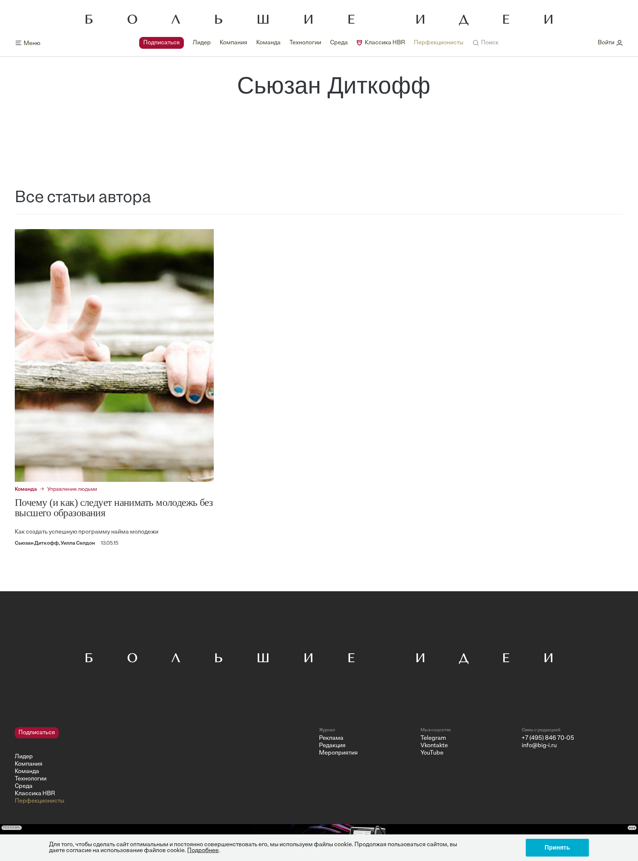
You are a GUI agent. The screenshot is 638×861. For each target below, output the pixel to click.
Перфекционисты (438, 43)
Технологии (305, 43)
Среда (339, 43)
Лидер (202, 43)
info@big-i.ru (539, 746)
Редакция (332, 746)
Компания (233, 43)
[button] (485, 43)
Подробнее (203, 851)
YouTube (432, 753)
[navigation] (301, 43)
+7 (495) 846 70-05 (548, 738)
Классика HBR (385, 43)
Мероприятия (338, 753)
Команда (268, 43)
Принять (557, 847)
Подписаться (161, 43)
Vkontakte (434, 746)
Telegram (433, 738)
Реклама (331, 738)
